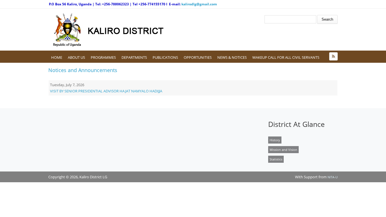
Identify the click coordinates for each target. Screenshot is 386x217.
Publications (165, 57)
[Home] (125, 30)
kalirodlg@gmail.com (199, 4)
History (275, 140)
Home (56, 57)
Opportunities (198, 57)
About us (76, 57)
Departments (134, 57)
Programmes (103, 57)
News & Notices (232, 57)
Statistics (276, 159)
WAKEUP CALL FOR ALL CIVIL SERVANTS (285, 57)
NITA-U (333, 177)
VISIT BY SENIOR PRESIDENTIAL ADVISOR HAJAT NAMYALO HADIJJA (106, 91)
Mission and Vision (283, 149)
